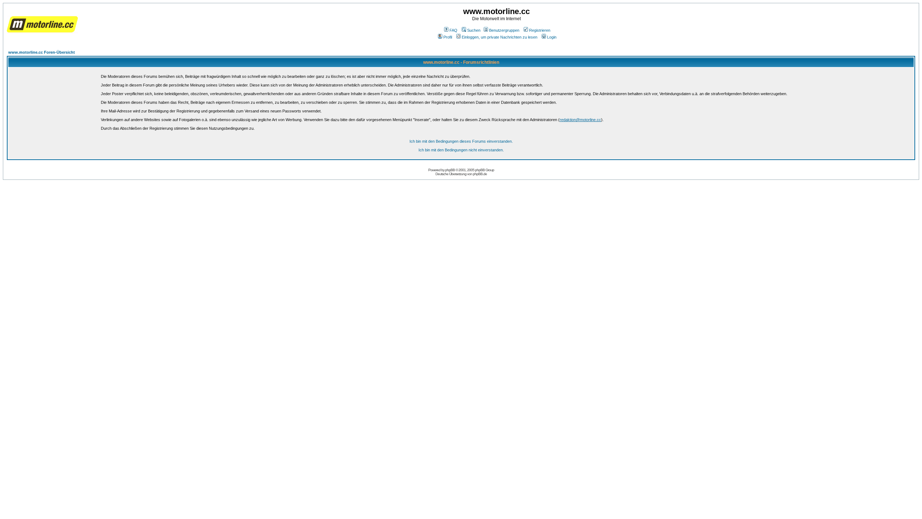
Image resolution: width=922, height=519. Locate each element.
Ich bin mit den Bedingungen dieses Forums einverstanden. (461, 141)
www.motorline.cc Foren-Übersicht (41, 52)
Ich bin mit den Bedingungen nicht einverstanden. (461, 150)
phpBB (450, 170)
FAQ (453, 30)
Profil (447, 37)
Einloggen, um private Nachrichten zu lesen (499, 37)
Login (551, 37)
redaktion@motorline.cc (580, 119)
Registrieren (539, 30)
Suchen (473, 30)
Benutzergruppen (504, 30)
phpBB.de (480, 174)
